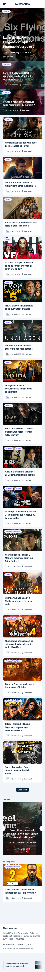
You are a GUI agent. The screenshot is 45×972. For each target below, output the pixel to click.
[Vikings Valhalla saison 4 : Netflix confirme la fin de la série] (22, 583)
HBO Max (7, 64)
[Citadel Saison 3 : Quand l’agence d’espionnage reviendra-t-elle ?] (22, 709)
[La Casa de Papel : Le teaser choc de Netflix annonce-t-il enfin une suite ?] (22, 248)
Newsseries (22, 4)
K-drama (9, 449)
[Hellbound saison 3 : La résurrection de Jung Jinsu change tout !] (22, 828)
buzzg (30, 944)
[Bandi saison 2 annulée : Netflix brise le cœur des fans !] (22, 208)
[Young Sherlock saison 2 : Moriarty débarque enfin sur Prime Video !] (22, 540)
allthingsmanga (8, 944)
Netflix (8, 160)
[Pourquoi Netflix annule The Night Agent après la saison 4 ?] (22, 168)
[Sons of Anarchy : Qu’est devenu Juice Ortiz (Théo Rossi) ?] (22, 752)
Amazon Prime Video (13, 532)
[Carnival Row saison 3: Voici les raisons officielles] (22, 669)
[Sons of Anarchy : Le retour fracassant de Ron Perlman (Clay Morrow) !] (22, 414)
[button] (5, 4)
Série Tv (6, 11)
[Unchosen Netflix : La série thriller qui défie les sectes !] (22, 331)
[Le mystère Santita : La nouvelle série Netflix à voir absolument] (22, 371)
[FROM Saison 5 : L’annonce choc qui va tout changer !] (22, 291)
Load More (22, 790)
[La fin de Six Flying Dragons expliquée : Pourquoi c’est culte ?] (22, 34)
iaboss (20, 944)
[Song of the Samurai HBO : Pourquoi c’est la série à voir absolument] (22, 75)
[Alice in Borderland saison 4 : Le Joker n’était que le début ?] (22, 457)
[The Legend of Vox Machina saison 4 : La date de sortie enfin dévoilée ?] (22, 626)
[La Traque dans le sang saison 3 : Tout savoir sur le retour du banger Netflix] (22, 497)
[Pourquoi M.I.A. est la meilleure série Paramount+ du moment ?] (22, 102)
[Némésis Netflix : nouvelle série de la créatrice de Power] (22, 128)
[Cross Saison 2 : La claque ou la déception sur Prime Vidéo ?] (22, 875)
